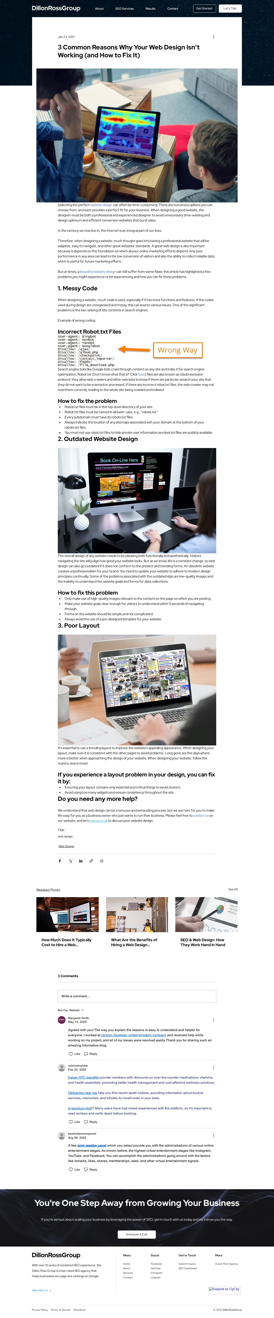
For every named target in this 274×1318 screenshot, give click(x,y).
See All (233, 889)
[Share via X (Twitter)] (70, 861)
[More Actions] (213, 1020)
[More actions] (213, 36)
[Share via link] (91, 861)
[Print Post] (102, 861)
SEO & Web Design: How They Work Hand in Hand (202, 942)
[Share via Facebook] (60, 861)
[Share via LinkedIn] (81, 861)
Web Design (66, 846)
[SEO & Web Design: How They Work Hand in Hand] (206, 914)
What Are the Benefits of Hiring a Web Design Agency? (134, 942)
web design (65, 836)
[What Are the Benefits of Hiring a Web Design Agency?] (137, 914)
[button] (99, 8)
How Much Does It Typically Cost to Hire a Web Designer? (66, 942)
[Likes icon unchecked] (71, 1054)
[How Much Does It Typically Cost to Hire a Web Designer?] (67, 914)
